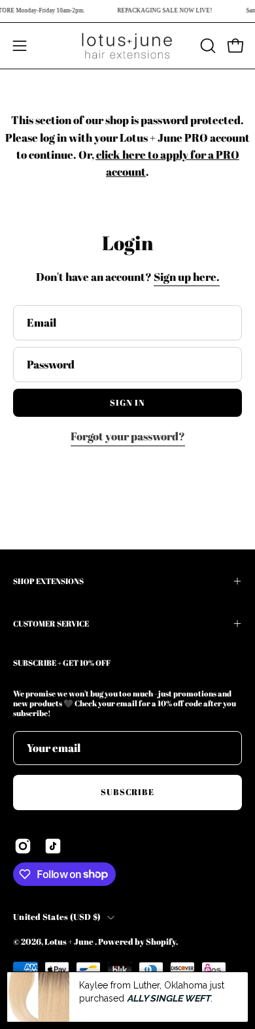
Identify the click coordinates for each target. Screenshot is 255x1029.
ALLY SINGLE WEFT (169, 998)
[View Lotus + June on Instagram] (23, 846)
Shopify (161, 941)
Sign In (127, 402)
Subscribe (128, 792)
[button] (206, 46)
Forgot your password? (128, 436)
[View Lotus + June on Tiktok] (53, 846)
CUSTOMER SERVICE (51, 623)
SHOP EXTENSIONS (48, 581)
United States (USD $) (57, 917)
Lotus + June (69, 941)
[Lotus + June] (127, 46)
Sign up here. (187, 276)
